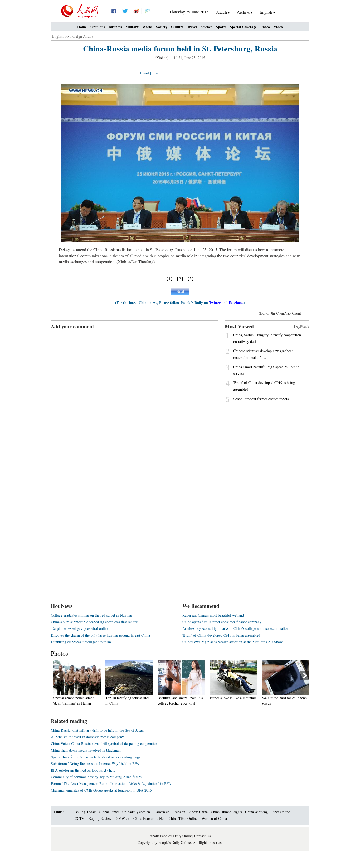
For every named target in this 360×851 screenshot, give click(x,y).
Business (115, 27)
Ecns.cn (179, 811)
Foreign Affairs (81, 36)
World (147, 27)
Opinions (97, 27)
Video (278, 27)
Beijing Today (85, 811)
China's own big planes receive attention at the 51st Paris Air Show (232, 641)
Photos (59, 653)
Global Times (109, 811)
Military (132, 27)
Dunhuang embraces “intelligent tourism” (82, 641)
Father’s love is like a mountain (193, 697)
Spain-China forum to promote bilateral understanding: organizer (99, 756)
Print (156, 72)
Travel (192, 27)
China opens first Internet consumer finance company (221, 621)
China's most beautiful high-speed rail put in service (266, 370)
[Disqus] (134, 396)
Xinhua (161, 57)
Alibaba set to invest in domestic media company (87, 736)
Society (161, 27)
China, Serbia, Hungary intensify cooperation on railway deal (267, 338)
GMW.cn (123, 818)
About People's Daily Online (171, 835)
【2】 (180, 278)
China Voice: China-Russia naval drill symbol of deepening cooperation (104, 743)
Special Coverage (243, 27)
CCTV (79, 818)
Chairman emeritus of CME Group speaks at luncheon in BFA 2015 (101, 790)
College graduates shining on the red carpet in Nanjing (91, 615)
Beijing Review (100, 818)
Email (144, 72)
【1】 (169, 278)
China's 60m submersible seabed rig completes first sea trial (95, 621)
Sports (221, 27)
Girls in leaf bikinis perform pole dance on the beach (295, 700)
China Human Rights (226, 811)
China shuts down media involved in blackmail (86, 750)
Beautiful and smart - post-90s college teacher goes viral (140, 700)
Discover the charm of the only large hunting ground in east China (100, 635)
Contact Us (202, 835)
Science (206, 27)
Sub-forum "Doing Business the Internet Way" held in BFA (95, 763)
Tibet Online (280, 811)
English (58, 36)
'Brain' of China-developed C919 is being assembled (264, 386)
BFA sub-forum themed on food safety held (83, 770)
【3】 (190, 278)
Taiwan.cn (161, 811)
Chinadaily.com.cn (136, 811)
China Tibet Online (183, 818)
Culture (177, 27)
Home (82, 27)
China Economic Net (148, 818)
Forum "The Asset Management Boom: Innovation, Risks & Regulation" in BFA (111, 783)
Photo (265, 27)
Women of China (214, 818)
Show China (198, 811)
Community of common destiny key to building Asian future (96, 776)
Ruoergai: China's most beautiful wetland (213, 615)
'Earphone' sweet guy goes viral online (79, 628)
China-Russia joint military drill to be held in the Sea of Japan (97, 730)
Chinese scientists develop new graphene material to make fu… (263, 354)
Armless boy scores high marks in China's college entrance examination (235, 628)
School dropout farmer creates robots (261, 398)
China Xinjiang (256, 811)
